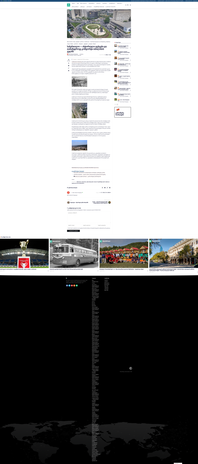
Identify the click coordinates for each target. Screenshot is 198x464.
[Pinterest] (103, 192)
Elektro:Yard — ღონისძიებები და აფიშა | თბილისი (95, 289)
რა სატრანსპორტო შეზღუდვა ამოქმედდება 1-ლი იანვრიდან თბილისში (123, 70)
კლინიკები (94, 419)
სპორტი (93, 448)
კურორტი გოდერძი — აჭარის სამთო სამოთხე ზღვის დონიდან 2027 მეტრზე (109, 0)
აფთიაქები (94, 362)
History (93, 301)
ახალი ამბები (70, 43)
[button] (125, 5)
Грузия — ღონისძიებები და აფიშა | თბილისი (95, 331)
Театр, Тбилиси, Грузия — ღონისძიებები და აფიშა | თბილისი (95, 359)
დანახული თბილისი (94, 388)
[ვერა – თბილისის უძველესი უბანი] (115, 99)
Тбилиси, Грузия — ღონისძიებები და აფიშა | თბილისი (95, 343)
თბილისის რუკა (95, 396)
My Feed (93, 302)
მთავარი (93, 422)
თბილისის (79, 61)
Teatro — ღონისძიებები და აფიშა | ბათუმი (95, 312)
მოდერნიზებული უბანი (101, 181)
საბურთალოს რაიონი (75, 183)
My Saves (93, 304)
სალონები (94, 437)
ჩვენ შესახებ (94, 460)
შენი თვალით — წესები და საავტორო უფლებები (95, 457)
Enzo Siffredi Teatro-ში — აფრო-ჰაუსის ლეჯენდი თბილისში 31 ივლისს (159, 0)
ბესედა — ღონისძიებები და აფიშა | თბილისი (95, 366)
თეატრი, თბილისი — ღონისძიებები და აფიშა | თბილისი (95, 409)
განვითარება (84, 181)
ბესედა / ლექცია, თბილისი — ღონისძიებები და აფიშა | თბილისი (95, 376)
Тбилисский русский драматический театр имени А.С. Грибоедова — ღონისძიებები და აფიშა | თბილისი (95, 349)
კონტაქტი (94, 421)
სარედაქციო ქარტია (94, 441)
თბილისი (81, 43)
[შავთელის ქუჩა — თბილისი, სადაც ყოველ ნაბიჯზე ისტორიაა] (115, 63)
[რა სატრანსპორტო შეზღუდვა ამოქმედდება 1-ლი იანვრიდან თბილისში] (115, 69)
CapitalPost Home (95, 281)
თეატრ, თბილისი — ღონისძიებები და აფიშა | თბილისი (95, 400)
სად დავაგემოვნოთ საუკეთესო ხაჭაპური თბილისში (123, 58)
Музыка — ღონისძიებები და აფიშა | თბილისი (95, 335)
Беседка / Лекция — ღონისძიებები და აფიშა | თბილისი (95, 327)
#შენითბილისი (78, 181)
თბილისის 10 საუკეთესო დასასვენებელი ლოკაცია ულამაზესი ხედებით (124, 52)
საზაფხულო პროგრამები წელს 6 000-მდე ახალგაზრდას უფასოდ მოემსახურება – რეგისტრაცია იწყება (122, 269)
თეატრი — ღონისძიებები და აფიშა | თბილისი (95, 404)
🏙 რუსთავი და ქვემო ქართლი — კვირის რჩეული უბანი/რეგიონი (87, 176)
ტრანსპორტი (94, 449)
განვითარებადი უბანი (89, 181)
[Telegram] (110, 192)
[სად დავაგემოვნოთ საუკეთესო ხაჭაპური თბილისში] (115, 58)
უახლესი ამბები (92, 43)
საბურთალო (74, 61)
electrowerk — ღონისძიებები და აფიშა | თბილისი (95, 286)
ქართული (176, 463)
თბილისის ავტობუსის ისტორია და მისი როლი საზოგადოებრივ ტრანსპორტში (66, 269)
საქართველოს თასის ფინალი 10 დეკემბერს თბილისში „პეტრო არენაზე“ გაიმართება (18, 269)
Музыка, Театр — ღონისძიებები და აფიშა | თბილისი (95, 339)
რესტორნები (94, 435)
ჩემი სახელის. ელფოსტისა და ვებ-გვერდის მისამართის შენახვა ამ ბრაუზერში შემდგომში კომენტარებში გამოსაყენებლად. (89, 228)
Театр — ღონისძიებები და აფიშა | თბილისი (95, 355)
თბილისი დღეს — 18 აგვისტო (190, 0)
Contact (93, 283)
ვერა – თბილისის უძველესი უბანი (123, 100)
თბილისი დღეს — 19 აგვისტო (178, 0)
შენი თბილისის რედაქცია (73, 54)
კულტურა (86, 43)
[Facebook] (101, 192)
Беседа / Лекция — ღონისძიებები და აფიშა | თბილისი (95, 324)
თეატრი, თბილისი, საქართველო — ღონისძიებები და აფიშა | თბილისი (95, 415)
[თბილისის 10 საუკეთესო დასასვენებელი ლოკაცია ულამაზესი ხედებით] (115, 51)
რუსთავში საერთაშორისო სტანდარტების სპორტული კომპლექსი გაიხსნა (82, 0)
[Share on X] (105, 55)
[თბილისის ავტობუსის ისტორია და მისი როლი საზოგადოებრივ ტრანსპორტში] (74, 253)
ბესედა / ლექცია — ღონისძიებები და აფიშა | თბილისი (95, 371)
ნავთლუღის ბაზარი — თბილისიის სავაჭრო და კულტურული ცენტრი (124, 89)
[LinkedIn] (106, 192)
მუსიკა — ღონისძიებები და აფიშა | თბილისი (95, 433)
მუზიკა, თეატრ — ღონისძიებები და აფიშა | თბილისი (95, 425)
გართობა (76, 43)
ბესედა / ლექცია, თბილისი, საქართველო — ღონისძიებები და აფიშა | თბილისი (95, 382)
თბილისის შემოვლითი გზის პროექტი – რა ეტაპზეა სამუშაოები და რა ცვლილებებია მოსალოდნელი (124, 82)
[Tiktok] (105, 192)
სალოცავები (94, 438)
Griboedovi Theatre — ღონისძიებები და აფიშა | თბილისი (95, 298)
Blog (92, 280)
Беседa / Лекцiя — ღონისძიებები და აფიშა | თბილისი (95, 320)
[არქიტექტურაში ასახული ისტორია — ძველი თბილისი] (115, 93)
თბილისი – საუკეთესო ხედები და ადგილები (124, 76)
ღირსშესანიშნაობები (95, 454)
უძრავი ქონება (95, 452)
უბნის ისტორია (81, 183)
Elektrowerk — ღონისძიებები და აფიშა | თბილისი (95, 293)
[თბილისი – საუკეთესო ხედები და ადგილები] (115, 76)
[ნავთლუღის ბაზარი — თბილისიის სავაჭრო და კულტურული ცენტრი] (115, 88)
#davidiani (87, 167)
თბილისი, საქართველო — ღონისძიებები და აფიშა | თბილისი (95, 393)
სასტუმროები (94, 442)
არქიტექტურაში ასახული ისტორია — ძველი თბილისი (124, 94)
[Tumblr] (107, 192)
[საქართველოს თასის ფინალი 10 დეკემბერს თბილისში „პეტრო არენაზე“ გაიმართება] (24, 253)
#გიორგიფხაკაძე (81, 167)
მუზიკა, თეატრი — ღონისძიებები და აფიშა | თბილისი (95, 429)
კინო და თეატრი (95, 418)
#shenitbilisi (91, 167)
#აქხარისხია (96, 167)
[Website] (99, 192)
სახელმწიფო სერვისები (94, 445)
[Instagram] (102, 192)
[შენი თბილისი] (68, 5)
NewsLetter (94, 305)
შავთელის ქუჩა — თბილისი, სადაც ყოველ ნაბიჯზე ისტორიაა (124, 64)
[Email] (107, 55)
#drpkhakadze (74, 167)
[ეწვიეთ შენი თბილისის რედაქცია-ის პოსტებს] (68, 192)
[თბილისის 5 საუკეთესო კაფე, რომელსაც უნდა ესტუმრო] (115, 45)
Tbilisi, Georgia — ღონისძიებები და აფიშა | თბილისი (95, 308)
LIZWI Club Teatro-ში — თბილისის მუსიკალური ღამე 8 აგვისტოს (135, 0)
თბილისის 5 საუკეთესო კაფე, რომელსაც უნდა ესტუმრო (123, 46)
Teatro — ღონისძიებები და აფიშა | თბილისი (95, 316)
